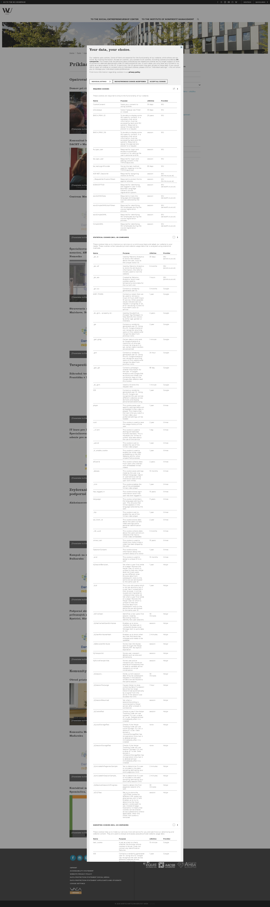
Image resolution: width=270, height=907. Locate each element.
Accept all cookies (158, 81)
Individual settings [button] (99, 81)
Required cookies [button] (101, 89)
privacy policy (134, 72)
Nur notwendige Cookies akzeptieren (130, 81)
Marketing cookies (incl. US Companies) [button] (111, 825)
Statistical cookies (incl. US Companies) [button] (111, 237)
